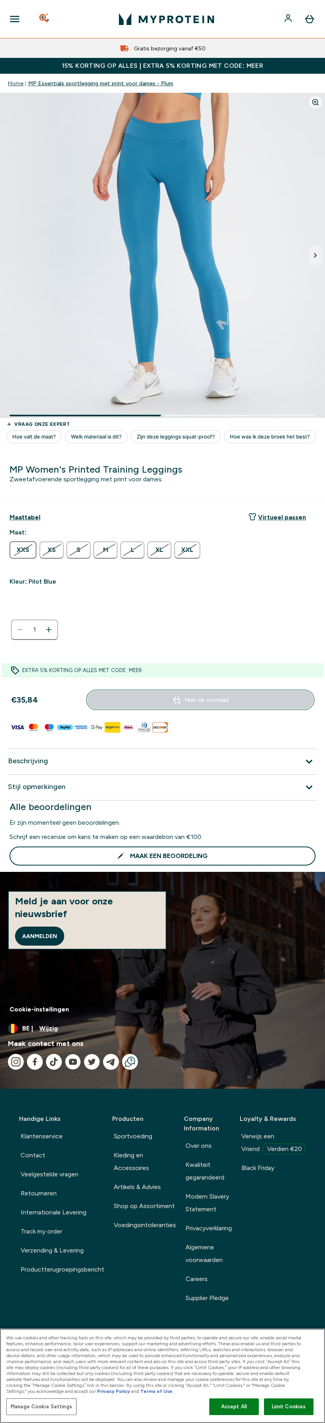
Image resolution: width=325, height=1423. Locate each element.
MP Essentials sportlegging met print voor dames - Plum (100, 83)
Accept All (234, 1407)
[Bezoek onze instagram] (16, 1062)
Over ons (198, 1145)
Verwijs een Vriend (271, 1142)
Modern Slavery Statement (207, 1202)
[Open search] (44, 19)
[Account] (289, 19)
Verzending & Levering (52, 1250)
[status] (34, 629)
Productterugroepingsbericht (62, 1269)
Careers (196, 1279)
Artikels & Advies (137, 1187)
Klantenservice (42, 1136)
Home (15, 83)
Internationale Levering (53, 1212)
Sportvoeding (133, 1136)
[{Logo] (166, 19)
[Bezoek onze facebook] (35, 1062)
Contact (33, 1155)
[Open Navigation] (14, 19)
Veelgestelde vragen (49, 1174)
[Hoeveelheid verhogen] (48, 629)
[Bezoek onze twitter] (92, 1062)
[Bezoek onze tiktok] (54, 1062)
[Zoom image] (315, 102)
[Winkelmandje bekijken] (309, 19)
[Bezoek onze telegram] (111, 1062)
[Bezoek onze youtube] (73, 1062)
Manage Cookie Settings (41, 1407)
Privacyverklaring (208, 1228)
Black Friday (257, 1167)
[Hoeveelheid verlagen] (20, 629)
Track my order (41, 1231)
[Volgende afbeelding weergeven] (315, 255)
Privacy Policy (113, 1391)
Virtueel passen (282, 517)
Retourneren (39, 1193)
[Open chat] (130, 1062)
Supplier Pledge (207, 1298)
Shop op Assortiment (144, 1206)
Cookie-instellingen (39, 1009)
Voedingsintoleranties (145, 1225)
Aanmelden (39, 936)
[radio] (23, 550)
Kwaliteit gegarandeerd (204, 1171)
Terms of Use (156, 1391)
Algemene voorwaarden (204, 1253)
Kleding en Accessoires (131, 1161)
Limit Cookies (289, 1407)
